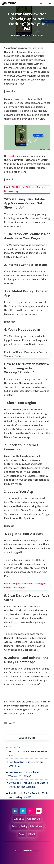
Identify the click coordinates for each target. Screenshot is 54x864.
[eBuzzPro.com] (9, 3)
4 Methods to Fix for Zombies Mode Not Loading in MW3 (28, 795)
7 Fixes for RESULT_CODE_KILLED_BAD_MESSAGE (27, 751)
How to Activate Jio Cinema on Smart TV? (25, 764)
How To (11, 723)
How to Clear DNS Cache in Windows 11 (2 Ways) (23, 774)
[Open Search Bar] (41, 3)
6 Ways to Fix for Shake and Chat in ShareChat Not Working (28, 785)
